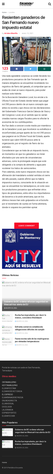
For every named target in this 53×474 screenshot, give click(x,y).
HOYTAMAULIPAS (10, 385)
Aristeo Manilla (11, 33)
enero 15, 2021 (27, 33)
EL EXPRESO (7, 394)
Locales (12, 12)
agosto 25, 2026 (11, 308)
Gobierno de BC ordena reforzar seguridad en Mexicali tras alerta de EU (26, 303)
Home (4, 12)
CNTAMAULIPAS (9, 382)
